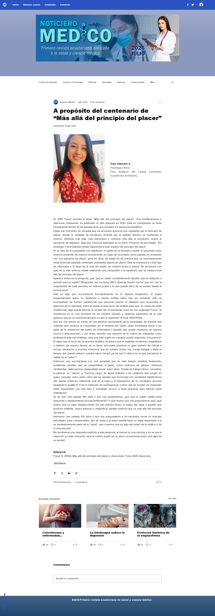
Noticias (121, 82)
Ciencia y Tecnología (73, 82)
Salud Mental (60, 463)
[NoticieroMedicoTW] (192, 4)
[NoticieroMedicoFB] (187, 4)
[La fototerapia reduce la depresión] (107, 516)
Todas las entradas (48, 82)
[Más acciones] (160, 102)
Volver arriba (4, 602)
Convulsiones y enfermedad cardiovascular (53, 534)
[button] (172, 82)
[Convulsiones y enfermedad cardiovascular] (60, 516)
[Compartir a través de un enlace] (76, 473)
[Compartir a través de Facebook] (54, 473)
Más (152, 82)
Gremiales (107, 82)
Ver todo (172, 498)
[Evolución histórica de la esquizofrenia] (155, 516)
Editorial (92, 82)
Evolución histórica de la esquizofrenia (153, 534)
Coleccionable (137, 82)
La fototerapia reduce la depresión (107, 534)
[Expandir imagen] (79, 168)
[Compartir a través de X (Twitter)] (62, 473)
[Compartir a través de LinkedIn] (69, 473)
